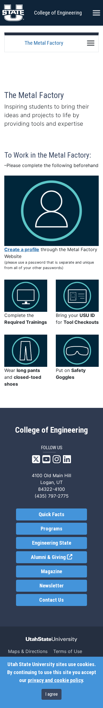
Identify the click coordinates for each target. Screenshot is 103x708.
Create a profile (21, 249)
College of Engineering (58, 12)
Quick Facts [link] (51, 514)
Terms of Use (67, 651)
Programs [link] (51, 529)
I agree (51, 694)
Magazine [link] (51, 571)
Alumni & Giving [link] (59, 557)
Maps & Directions (27, 651)
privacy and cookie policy (55, 680)
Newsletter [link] (51, 586)
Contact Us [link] (51, 600)
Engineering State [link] (51, 543)
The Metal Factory (44, 43)
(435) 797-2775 (52, 496)
